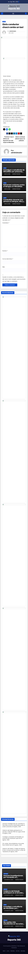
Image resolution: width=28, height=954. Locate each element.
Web (3, 267)
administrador (12, 31)
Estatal (5, 889)
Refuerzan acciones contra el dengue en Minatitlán (14, 185)
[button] (23, 13)
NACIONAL (23, 950)
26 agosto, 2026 (8, 879)
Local (4, 21)
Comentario (5, 223)
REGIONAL (13, 950)
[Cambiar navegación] (13, 13)
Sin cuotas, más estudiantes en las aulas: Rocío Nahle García (13, 923)
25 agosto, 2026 (8, 910)
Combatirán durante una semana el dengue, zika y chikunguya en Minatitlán (13, 201)
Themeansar (14, 947)
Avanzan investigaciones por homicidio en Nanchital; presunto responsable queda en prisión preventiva (13, 825)
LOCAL (8, 950)
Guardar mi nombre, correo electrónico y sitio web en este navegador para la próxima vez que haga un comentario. (13, 279)
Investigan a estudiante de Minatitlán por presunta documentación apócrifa (14, 171)
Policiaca (6, 873)
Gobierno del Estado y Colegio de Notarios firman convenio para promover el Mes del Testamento (13, 850)
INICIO (4, 950)
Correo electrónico (7, 259)
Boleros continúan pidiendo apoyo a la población (20, 138)
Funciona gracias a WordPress (10, 945)
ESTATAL (18, 950)
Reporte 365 (14, 8)
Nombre (5, 251)
